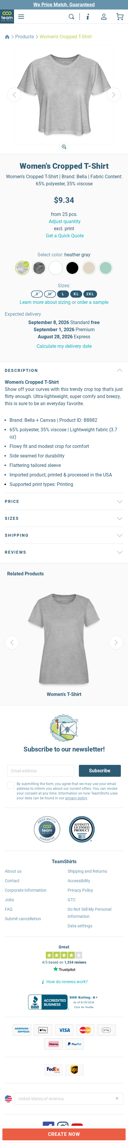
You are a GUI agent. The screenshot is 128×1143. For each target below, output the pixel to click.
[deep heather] (39, 268)
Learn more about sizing (45, 302)
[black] (72, 268)
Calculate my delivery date (64, 346)
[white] (56, 268)
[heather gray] (22, 268)
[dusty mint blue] (106, 268)
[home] (7, 36)
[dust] (89, 268)
